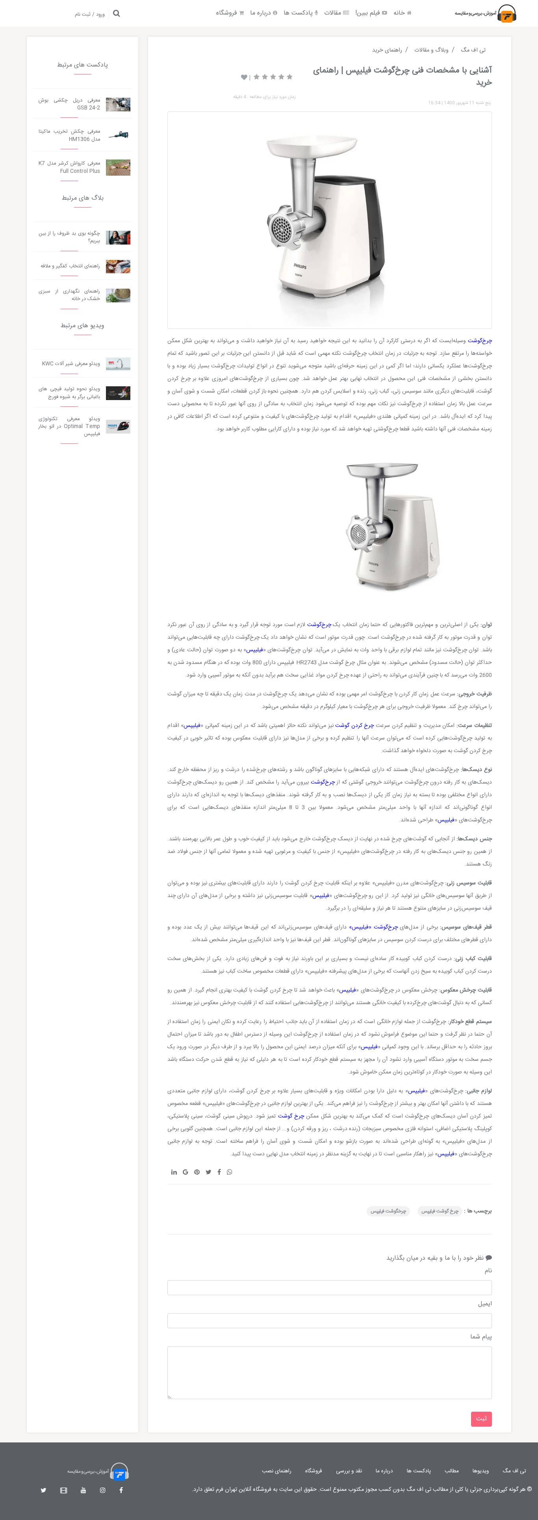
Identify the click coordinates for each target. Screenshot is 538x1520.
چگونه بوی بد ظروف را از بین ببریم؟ (69, 237)
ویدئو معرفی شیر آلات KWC (71, 364)
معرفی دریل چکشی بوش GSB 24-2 (69, 104)
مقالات (333, 13)
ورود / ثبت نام (90, 15)
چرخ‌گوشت (480, 341)
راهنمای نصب (276, 1471)
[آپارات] (63, 1491)
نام (488, 1271)
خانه (400, 13)
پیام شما (481, 1337)
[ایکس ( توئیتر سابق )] (43, 1491)
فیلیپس (254, 650)
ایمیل (485, 1304)
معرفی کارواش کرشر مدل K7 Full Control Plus (69, 167)
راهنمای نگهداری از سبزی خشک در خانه (69, 295)
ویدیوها (481, 1471)
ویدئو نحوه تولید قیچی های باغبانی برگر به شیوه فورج (69, 393)
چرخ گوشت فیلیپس (439, 1211)
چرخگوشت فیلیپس (388, 1211)
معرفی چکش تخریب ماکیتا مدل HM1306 (69, 135)
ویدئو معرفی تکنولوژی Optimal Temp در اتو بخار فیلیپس (69, 426)
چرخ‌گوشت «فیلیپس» (373, 927)
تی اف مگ (514, 1471)
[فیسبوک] (121, 1491)
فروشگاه (227, 13)
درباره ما (261, 13)
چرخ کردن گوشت (354, 725)
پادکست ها (299, 13)
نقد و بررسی (349, 1471)
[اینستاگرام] (103, 1491)
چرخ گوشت (292, 1116)
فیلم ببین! (368, 13)
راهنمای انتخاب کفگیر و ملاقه (70, 266)
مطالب (452, 1471)
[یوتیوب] (83, 1491)
